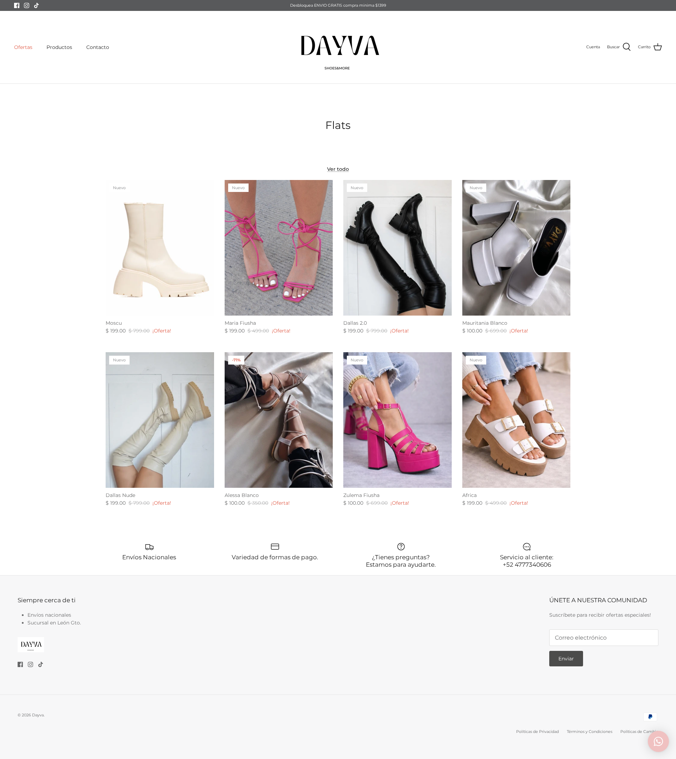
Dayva (38, 715)
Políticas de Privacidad (537, 731)
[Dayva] (338, 47)
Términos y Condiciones (589, 731)
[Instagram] (26, 5)
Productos (59, 47)
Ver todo (338, 169)
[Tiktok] (36, 5)
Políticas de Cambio (639, 731)
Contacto (97, 47)
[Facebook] (16, 5)
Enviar (566, 658)
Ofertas (23, 47)
